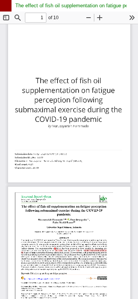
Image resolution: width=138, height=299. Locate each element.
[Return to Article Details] (6, 6)
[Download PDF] (132, 6)
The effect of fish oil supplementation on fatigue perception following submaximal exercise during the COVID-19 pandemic (76, 5)
